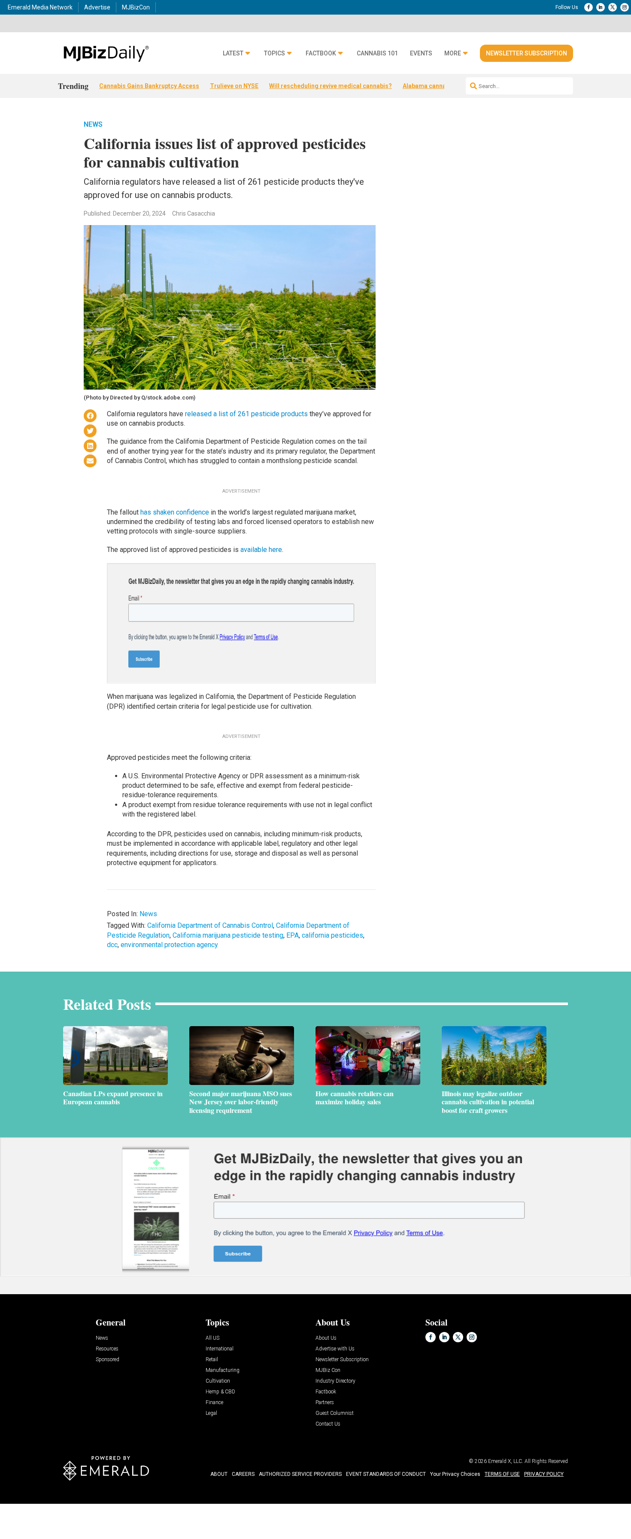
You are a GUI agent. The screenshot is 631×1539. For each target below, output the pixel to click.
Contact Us (328, 1424)
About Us (326, 1338)
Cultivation (218, 1381)
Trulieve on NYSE (234, 85)
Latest (233, 53)
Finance (214, 1402)
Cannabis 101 (377, 53)
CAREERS (243, 1474)
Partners (325, 1402)
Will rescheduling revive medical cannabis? (330, 85)
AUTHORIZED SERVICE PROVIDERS (300, 1474)
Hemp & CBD (220, 1392)
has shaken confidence (174, 512)
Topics (274, 53)
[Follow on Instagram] (624, 7)
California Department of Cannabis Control (210, 925)
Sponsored (107, 1359)
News (93, 124)
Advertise (97, 7)
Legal (211, 1413)
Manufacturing (223, 1370)
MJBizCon (136, 7)
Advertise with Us (335, 1349)
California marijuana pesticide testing (228, 935)
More (452, 53)
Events (421, 53)
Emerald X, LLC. (505, 1461)
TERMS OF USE (502, 1474)
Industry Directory (335, 1381)
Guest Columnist (335, 1413)
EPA (292, 935)
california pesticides (332, 935)
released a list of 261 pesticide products (246, 414)
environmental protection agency (169, 945)
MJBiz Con (328, 1370)
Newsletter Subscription (526, 53)
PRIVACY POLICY (544, 1474)
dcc (112, 945)
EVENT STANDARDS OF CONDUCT (386, 1474)
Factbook (321, 53)
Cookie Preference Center (87, 1505)
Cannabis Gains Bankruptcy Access (149, 85)
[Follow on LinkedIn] (600, 7)
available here (261, 550)
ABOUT (219, 1474)
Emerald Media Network (40, 7)
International (220, 1349)
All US (212, 1338)
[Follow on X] (612, 7)
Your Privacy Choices (455, 1474)
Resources (107, 1349)
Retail (212, 1359)
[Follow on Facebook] (588, 7)
